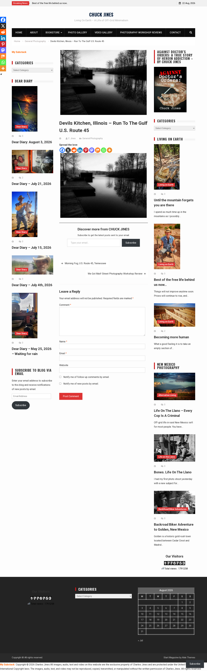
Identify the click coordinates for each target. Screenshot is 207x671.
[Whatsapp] (103, 150)
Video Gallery (103, 32)
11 (150, 614)
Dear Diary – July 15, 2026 (31, 247)
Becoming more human (171, 337)
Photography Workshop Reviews (141, 32)
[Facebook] (62, 150)
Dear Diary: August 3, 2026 (32, 142)
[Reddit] (74, 150)
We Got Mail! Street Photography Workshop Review (115, 273)
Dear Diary (21, 126)
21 (174, 620)
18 (150, 620)
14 (174, 614)
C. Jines (72, 138)
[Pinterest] (85, 150)
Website (63, 365)
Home (18, 32)
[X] (68, 150)
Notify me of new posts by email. (80, 383)
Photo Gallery (77, 32)
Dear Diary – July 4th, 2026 (32, 285)
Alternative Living (167, 395)
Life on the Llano (167, 457)
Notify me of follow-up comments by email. (86, 377)
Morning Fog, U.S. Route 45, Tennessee (85, 263)
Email (63, 353)
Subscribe (130, 242)
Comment (65, 304)
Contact (175, 32)
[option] (59, 3)
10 (142, 614)
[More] (109, 150)
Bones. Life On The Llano (173, 472)
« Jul (140, 640)
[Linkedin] (80, 150)
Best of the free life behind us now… (50, 3)
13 (166, 614)
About (34, 32)
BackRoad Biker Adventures (173, 509)
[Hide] (1, 74)
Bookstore (53, 32)
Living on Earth (166, 185)
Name (63, 341)
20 (166, 620)
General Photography (92, 138)
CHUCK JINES (101, 14)
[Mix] (97, 150)
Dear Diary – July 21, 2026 (31, 184)
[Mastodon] (91, 150)
